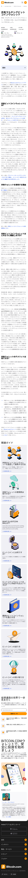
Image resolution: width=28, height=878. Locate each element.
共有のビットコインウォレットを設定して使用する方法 (14, 463)
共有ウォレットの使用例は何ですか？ (13, 493)
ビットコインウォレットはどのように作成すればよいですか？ (14, 583)
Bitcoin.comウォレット (10, 429)
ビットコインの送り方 (11, 646)
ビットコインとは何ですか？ (12, 553)
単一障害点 (4, 190)
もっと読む (8, 816)
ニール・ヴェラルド (8, 802)
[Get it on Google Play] (14, 829)
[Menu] (25, 2)
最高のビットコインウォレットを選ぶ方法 (13, 616)
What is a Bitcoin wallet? (10, 522)
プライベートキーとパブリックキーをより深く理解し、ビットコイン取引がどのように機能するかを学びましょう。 (13, 177)
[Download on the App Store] (14, 833)
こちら (5, 435)
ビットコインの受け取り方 (13, 677)
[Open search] (22, 2)
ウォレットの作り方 (12, 120)
